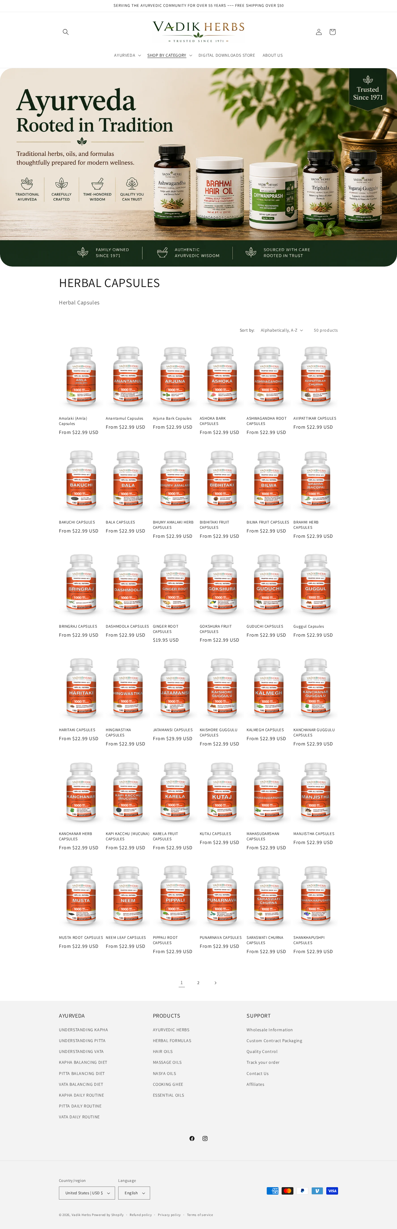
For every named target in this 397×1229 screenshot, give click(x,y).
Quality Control (262, 1051)
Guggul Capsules (308, 626)
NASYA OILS (164, 1073)
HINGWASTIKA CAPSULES (118, 732)
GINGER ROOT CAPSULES (166, 629)
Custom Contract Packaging (274, 1040)
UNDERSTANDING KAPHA (83, 1029)
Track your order (263, 1062)
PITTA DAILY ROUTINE (80, 1106)
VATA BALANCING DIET (81, 1084)
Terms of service (200, 1215)
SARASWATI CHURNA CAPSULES (265, 940)
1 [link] (182, 982)
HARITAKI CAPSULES (77, 729)
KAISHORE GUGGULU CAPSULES (219, 732)
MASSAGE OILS (167, 1062)
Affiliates (255, 1084)
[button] (66, 32)
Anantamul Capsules (124, 418)
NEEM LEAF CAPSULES (126, 937)
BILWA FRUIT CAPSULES (268, 522)
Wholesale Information (270, 1029)
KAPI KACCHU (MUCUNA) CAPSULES (127, 836)
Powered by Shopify (108, 1215)
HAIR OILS (163, 1051)
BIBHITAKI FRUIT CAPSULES (215, 525)
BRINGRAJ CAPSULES (78, 626)
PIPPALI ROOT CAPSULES (165, 940)
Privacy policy (169, 1215)
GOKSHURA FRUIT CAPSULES (216, 629)
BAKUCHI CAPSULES (77, 522)
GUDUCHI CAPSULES (265, 626)
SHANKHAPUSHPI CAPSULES (308, 940)
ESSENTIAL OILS (168, 1095)
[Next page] (215, 983)
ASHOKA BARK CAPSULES (213, 421)
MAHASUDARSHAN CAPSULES (263, 836)
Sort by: (247, 330)
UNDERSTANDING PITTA (82, 1040)
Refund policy (141, 1215)
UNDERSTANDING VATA (81, 1051)
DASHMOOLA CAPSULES (127, 626)
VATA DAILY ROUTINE (79, 1117)
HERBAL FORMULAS (172, 1040)
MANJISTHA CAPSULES (313, 833)
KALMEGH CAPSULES (265, 729)
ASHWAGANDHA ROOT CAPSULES (267, 421)
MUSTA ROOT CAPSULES (81, 937)
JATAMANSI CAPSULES (173, 729)
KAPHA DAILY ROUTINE (81, 1095)
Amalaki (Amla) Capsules (73, 421)
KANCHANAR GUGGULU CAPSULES (314, 732)
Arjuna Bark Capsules (172, 418)
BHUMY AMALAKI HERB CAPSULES (173, 525)
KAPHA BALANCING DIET (83, 1062)
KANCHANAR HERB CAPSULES (75, 836)
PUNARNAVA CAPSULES (221, 937)
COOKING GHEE (168, 1084)
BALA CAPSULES (120, 522)
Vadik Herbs (81, 1215)
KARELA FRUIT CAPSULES (165, 836)
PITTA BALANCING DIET (82, 1073)
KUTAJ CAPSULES (215, 833)
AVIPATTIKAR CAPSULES (314, 418)
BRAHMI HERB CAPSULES (306, 525)
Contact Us (258, 1073)
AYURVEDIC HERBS (171, 1029)
